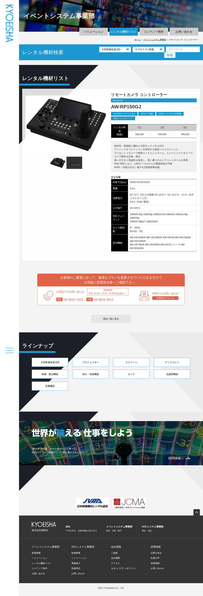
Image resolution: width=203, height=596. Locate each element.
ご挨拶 (114, 553)
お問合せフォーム (165, 298)
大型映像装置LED (50, 362)
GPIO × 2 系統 (147, 114)
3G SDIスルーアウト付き (124, 114)
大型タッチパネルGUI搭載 (170, 114)
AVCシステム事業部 (82, 546)
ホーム (137, 39)
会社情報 (116, 546)
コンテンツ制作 (154, 31)
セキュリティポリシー (123, 568)
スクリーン (131, 362)
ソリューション (94, 31)
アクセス (115, 563)
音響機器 (50, 386)
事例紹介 (75, 563)
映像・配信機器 (50, 374)
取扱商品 (75, 568)
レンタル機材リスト (124, 31)
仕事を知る (156, 553)
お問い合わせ (184, 31)
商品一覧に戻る (111, 318)
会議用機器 (172, 374)
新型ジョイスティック (123, 118)
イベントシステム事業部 (154, 39)
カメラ (131, 374)
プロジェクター (90, 362)
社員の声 (155, 558)
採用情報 (156, 546)
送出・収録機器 (90, 374)
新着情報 (36, 553)
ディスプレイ (172, 362)
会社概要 (115, 558)
